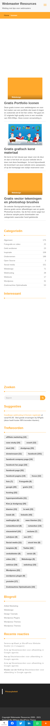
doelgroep (27, 448)
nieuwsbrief (13, 531)
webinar (11, 565)
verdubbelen (13, 554)
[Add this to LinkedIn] (29, 723)
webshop (30, 565)
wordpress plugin (15, 576)
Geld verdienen (10, 248)
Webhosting (9, 273)
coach (31, 443)
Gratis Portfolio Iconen (21, 103)
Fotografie (25, 481)
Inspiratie (8, 252)
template (11, 548)
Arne (6, 650)
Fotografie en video (12, 244)
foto (9, 481)
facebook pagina (15, 476)
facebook (35, 454)
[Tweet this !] (21, 723)
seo (27, 537)
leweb (10, 515)
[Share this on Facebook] (12, 723)
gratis (27, 487)
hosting (11, 492)
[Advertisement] (25, 44)
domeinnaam (14, 454)
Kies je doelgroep (16, 504)
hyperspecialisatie (16, 498)
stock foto (34, 542)
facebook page (15, 470)
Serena (7, 643)
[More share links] (46, 723)
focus (36, 476)
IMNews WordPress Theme (24, 720)
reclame (32, 531)
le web (28, 509)
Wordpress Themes (12, 622)
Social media (9, 265)
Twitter (28, 548)
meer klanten (33, 520)
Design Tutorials (11, 614)
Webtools (8, 277)
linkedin (26, 515)
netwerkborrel (14, 526)
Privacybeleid (11, 691)
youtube (12, 581)
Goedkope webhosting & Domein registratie (22, 415)
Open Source (9, 260)
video (10, 559)
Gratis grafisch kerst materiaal (19, 150)
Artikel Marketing (11, 606)
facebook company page (19, 459)
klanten (11, 509)
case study (13, 443)
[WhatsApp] (37, 723)
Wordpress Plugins (12, 618)
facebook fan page (16, 465)
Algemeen (8, 240)
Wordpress (8, 281)
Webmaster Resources (19, 3)
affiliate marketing (16, 437)
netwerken (34, 526)
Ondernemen (9, 256)
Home (6, 15)
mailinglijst (12, 520)
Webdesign (8, 269)
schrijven (11, 537)
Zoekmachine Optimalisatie (15, 285)
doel (10, 448)
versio (31, 554)
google (11, 487)
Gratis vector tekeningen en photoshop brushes (23, 200)
